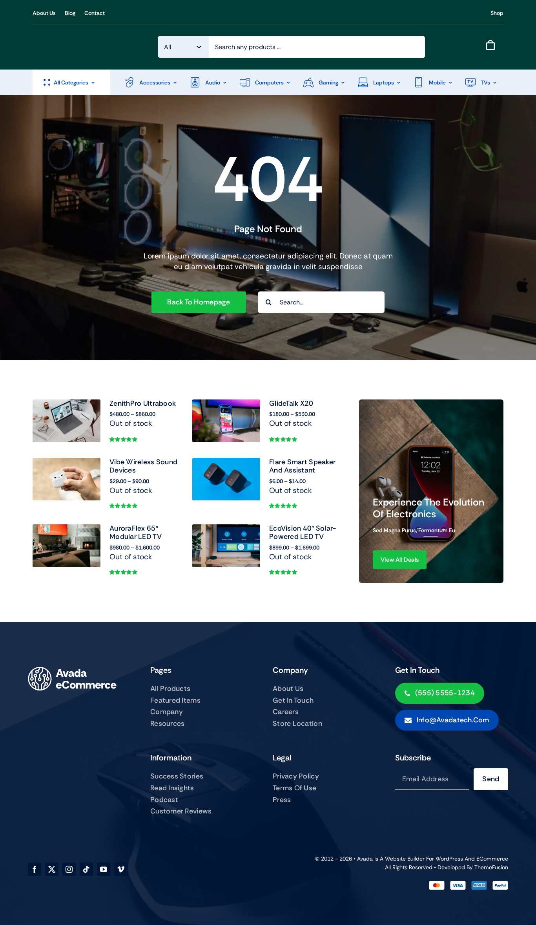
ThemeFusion (491, 867)
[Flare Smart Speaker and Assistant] (226, 463)
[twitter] (51, 869)
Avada (365, 858)
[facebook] (34, 869)
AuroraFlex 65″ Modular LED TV (135, 533)
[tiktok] (86, 869)
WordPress (449, 858)
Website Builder (405, 858)
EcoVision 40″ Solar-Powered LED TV (302, 533)
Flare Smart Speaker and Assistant (302, 466)
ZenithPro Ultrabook (142, 403)
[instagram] (69, 869)
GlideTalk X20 (291, 403)
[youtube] (103, 869)
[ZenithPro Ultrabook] (66, 405)
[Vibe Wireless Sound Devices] (66, 463)
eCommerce (492, 858)
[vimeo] (121, 869)
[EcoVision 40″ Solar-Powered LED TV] (226, 530)
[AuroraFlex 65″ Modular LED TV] (66, 530)
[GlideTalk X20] (226, 405)
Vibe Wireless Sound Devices (143, 466)
